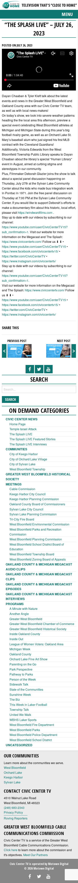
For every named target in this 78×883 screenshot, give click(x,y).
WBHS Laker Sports (23, 720)
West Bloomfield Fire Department (31, 725)
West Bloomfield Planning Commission (35, 539)
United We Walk (20, 714)
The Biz (14, 699)
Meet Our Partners (35, 855)
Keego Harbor (13, 777)
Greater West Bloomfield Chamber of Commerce (41, 624)
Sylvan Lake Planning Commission (33, 514)
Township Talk (19, 709)
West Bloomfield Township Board (31, 554)
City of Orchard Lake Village (28, 459)
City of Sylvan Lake (22, 464)
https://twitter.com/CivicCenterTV (23, 256)
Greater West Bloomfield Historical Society (37, 629)
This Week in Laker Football (28, 704)
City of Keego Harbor (23, 454)
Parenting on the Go (22, 664)
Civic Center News (21, 419)
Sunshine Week (20, 694)
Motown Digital (58, 864)
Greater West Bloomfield (25, 619)
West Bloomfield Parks (24, 730)
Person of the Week (22, 679)
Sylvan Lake (12, 782)
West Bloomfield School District (30, 740)
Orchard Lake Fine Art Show (28, 659)
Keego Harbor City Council (27, 494)
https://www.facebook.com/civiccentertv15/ (30, 251)
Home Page (17, 424)
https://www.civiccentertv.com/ (22, 241)
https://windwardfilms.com (35, 212)
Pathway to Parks (21, 674)
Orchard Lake (13, 772)
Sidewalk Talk (18, 684)
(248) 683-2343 (14, 807)
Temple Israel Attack (23, 429)
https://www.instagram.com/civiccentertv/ (29, 261)
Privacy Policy (13, 812)
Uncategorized (19, 745)
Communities (16, 449)
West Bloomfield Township (27, 469)
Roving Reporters (15, 818)
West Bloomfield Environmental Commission (39, 524)
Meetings (14, 484)
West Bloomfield (15, 767)
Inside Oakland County (24, 634)
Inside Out (16, 639)
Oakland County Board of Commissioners (37, 504)
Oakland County (20, 654)
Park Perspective (20, 669)
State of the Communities (26, 689)
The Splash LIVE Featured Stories (32, 439)
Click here (10, 850)
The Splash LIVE (20, 434)
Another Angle (19, 614)
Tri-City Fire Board (21, 519)
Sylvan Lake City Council (26, 509)
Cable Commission (22, 489)
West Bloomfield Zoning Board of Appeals (37, 559)
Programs (15, 604)
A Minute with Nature (23, 608)
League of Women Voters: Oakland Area (36, 644)
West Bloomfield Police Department (33, 735)
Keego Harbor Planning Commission (34, 499)
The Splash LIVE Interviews (28, 444)
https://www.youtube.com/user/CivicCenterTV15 (34, 246)
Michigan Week (19, 649)
